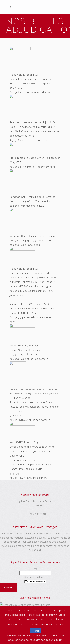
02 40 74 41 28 (38, 514)
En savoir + (57, 639)
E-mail (35, 569)
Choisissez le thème (35, 577)
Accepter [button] (12, 624)
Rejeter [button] (35, 630)
